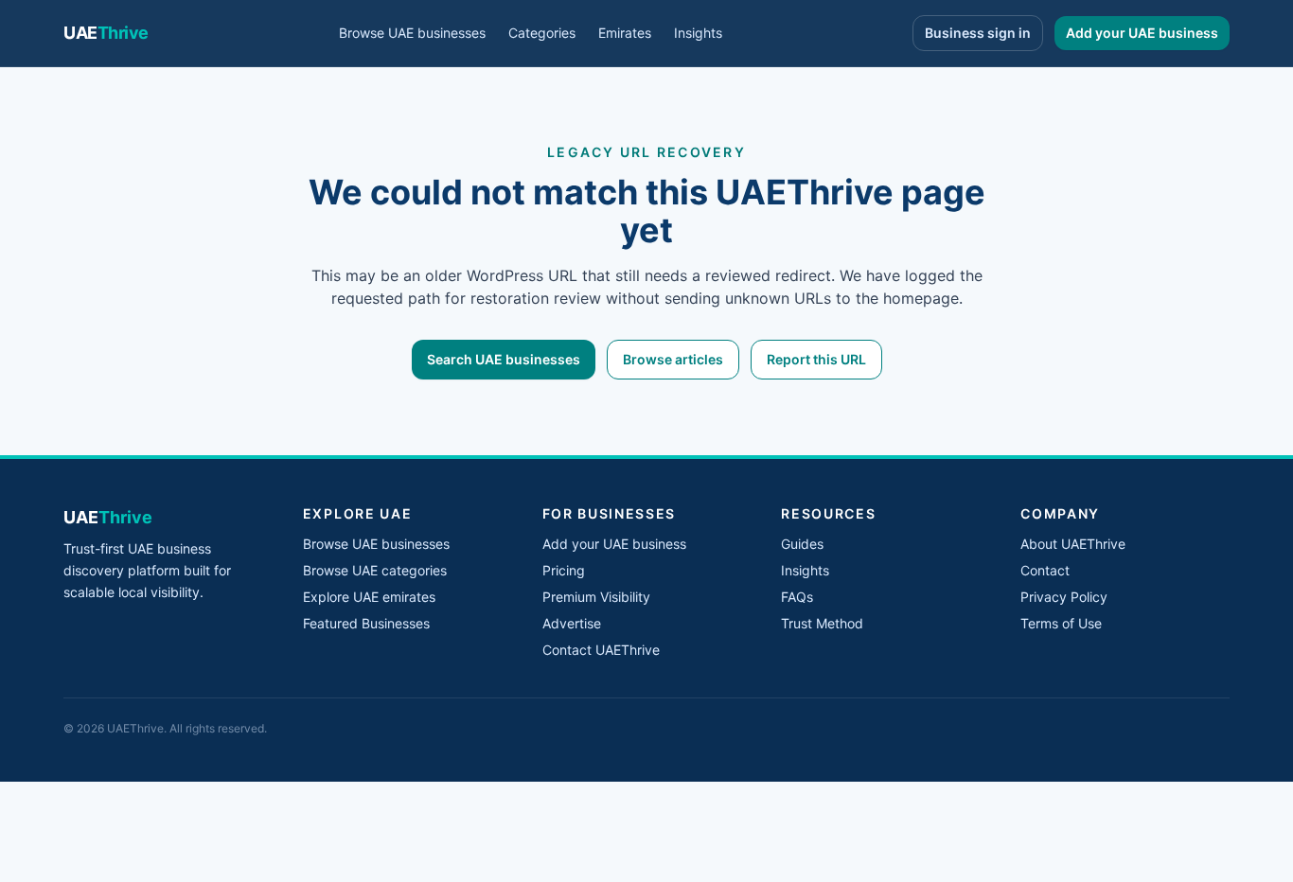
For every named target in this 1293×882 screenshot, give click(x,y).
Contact (1045, 570)
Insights (698, 33)
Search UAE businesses (503, 359)
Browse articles (673, 359)
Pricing (563, 570)
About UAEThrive (1072, 544)
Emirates (624, 33)
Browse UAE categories (375, 570)
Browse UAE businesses (412, 33)
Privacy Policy (1063, 597)
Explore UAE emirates (369, 597)
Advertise (571, 623)
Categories (542, 33)
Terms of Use (1061, 623)
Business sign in (978, 33)
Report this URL (816, 359)
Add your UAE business (1142, 33)
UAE (106, 33)
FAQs (797, 597)
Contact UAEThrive (601, 650)
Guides (802, 544)
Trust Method (822, 623)
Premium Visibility (596, 597)
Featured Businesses (366, 623)
